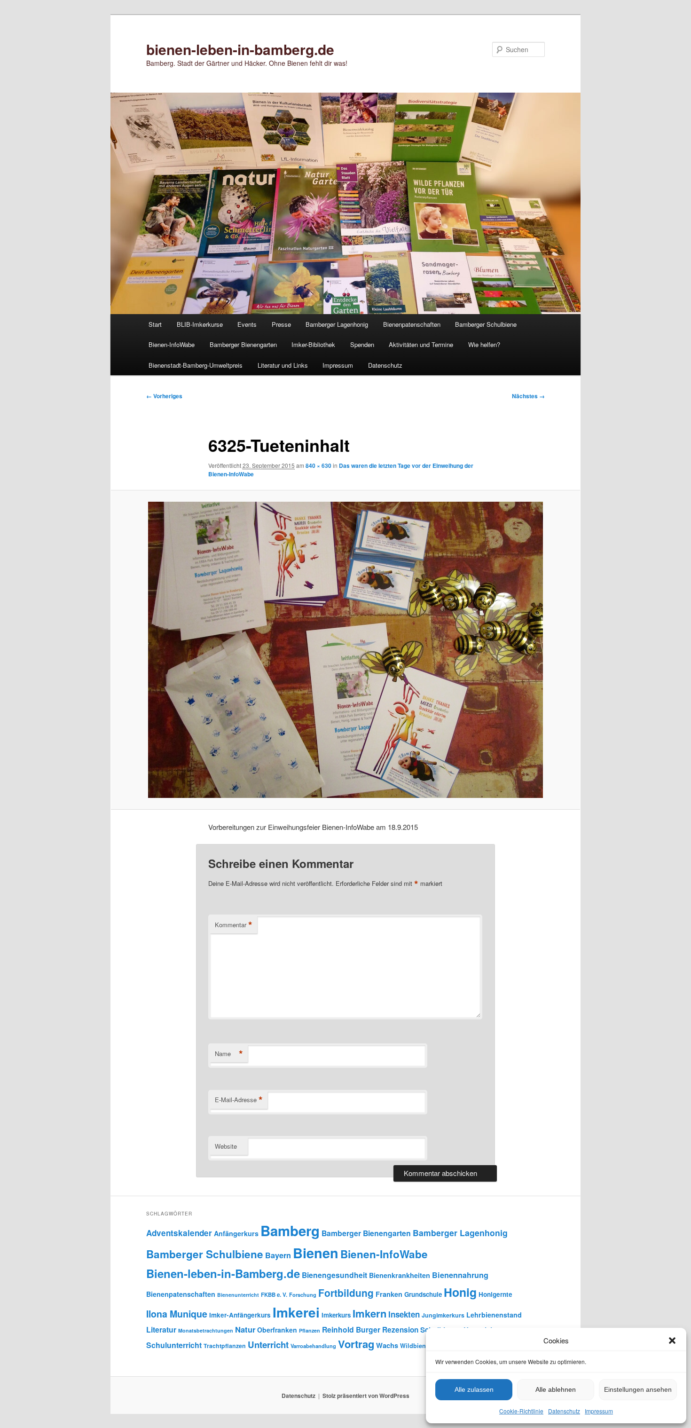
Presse (281, 324)
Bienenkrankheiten (399, 1275)
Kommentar (233, 924)
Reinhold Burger (351, 1329)
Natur (245, 1329)
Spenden (362, 344)
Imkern (369, 1313)
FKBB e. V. (274, 1295)
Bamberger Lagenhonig (337, 324)
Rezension (400, 1330)
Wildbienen (416, 1345)
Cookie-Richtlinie (521, 1411)
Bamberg (290, 1230)
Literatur (161, 1329)
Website (226, 1146)
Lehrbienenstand (494, 1314)
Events (247, 324)
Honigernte (495, 1294)
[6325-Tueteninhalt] (345, 650)
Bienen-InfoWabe (172, 344)
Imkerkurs (336, 1314)
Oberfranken (277, 1329)
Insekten (404, 1314)
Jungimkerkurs (443, 1315)
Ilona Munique (176, 1313)
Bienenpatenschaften (411, 324)
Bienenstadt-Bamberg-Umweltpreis (196, 365)
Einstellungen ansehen (638, 1389)
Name (229, 1053)
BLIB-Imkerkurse (200, 324)
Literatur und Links (283, 365)
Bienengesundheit (334, 1275)
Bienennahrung (460, 1275)
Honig (460, 1292)
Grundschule (423, 1294)
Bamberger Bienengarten (243, 344)
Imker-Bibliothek (313, 344)
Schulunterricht (174, 1345)
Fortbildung (346, 1293)
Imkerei (296, 1312)
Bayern (278, 1255)
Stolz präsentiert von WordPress (365, 1395)
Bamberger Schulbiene (486, 324)
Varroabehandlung (313, 1345)
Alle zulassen (474, 1389)
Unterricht (268, 1344)
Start (155, 324)
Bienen (315, 1252)
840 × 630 (318, 465)
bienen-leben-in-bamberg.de (240, 49)
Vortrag (356, 1343)
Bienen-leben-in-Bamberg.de (223, 1273)
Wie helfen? (484, 344)
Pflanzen (309, 1330)
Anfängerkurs (236, 1233)
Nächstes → (528, 396)
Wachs (387, 1345)
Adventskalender (179, 1233)
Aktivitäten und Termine (421, 344)
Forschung (302, 1294)
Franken (389, 1294)
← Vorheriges (164, 396)
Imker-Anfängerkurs (240, 1314)
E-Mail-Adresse (239, 1099)
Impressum (599, 1411)
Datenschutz (564, 1411)
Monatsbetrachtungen (205, 1330)
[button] (672, 1340)
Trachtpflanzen (225, 1345)
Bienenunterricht (238, 1294)
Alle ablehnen (555, 1389)
